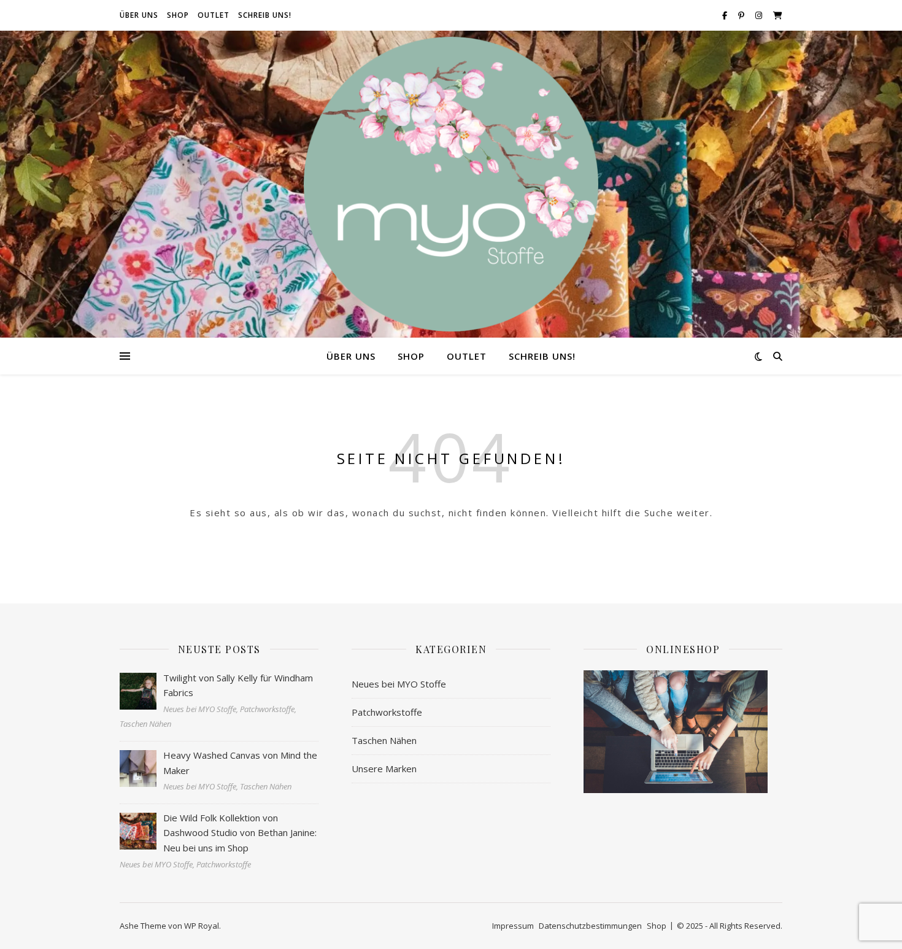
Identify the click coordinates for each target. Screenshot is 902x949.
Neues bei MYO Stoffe (399, 684)
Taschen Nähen (384, 740)
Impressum (513, 925)
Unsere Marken (384, 768)
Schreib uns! (264, 15)
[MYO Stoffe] (451, 184)
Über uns (139, 15)
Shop (178, 15)
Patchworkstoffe (387, 712)
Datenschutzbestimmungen (590, 925)
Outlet (213, 15)
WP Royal (201, 925)
